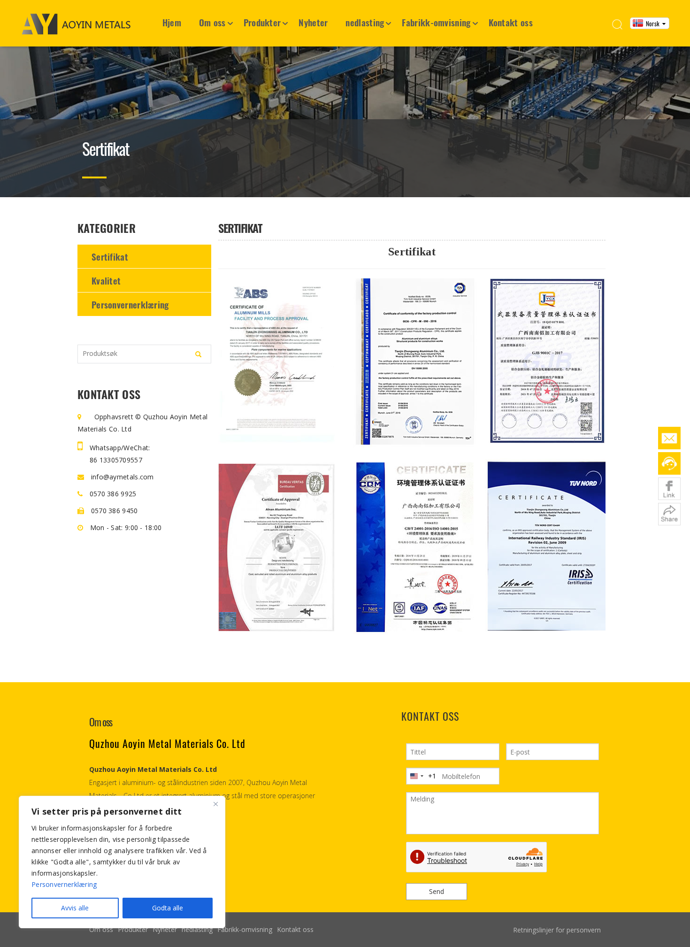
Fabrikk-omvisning (436, 22)
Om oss (212, 22)
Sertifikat (110, 256)
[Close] (215, 803)
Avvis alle (75, 907)
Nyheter (313, 22)
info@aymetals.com (121, 476)
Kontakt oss (511, 22)
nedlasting (364, 22)
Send (436, 891)
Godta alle (167, 907)
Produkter (262, 22)
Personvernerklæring (130, 304)
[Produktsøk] (198, 354)
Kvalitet (106, 280)
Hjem (171, 22)
